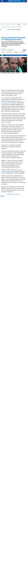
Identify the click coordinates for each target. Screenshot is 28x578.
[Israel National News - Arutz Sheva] (14, 1)
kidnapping (16, 52)
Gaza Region (9, 52)
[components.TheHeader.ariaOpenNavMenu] (4, 1)
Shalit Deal (22, 52)
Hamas (3, 52)
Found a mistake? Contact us (13, 194)
